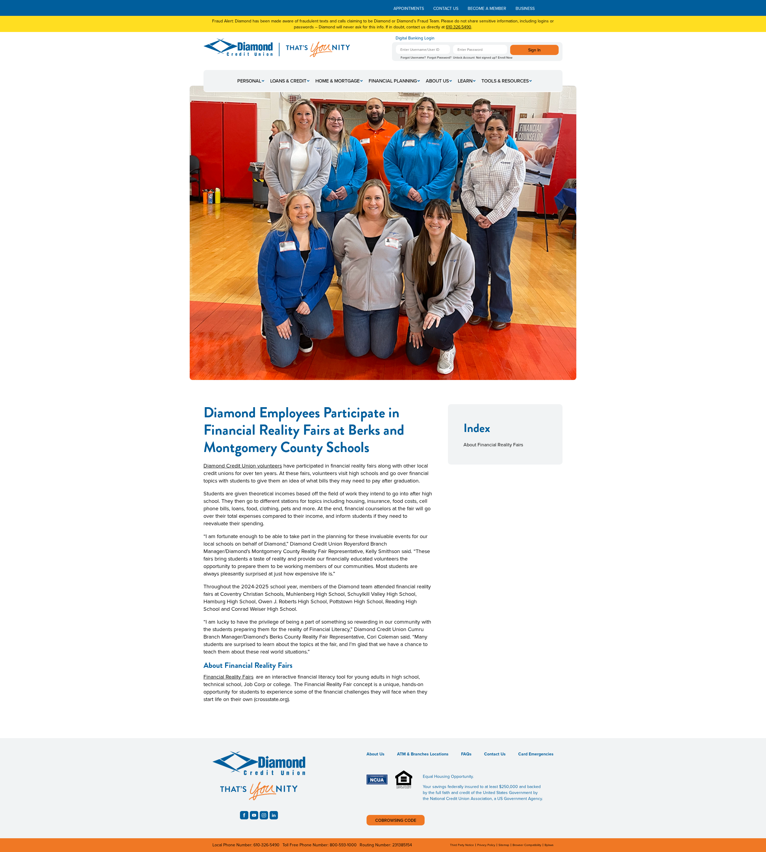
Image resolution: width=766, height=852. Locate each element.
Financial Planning (393, 80)
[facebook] (244, 815)
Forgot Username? (413, 57)
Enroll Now (505, 57)
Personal (249, 80)
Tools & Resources (505, 80)
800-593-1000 (343, 845)
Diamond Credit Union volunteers (242, 465)
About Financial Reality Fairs (493, 444)
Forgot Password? (439, 57)
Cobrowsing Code (395, 820)
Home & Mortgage (337, 80)
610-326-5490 (266, 845)
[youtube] (254, 815)
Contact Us (445, 8)
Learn (465, 80)
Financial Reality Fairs (228, 676)
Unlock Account (464, 57)
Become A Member (487, 8)
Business (525, 8)
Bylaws (549, 845)
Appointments (408, 8)
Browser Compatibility (527, 845)
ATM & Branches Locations (423, 754)
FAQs (466, 754)
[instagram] (264, 815)
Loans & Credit (288, 80)
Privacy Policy (486, 845)
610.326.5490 (458, 27)
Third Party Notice (462, 845)
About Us (437, 80)
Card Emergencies (536, 754)
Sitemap (503, 845)
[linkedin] (274, 815)
